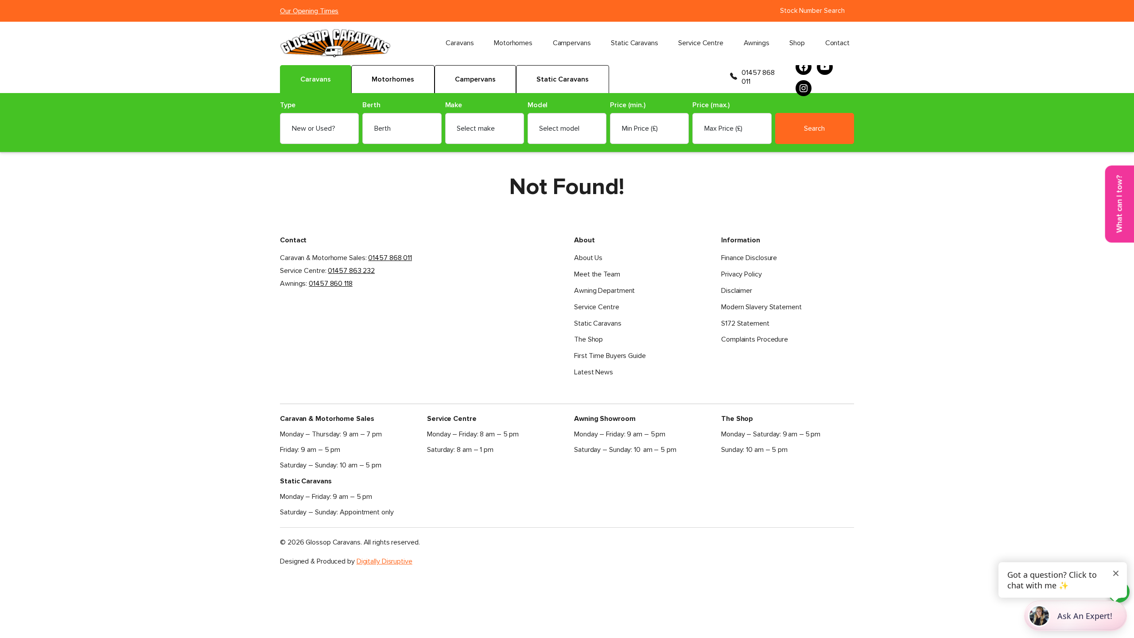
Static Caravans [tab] (562, 79)
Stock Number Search (812, 11)
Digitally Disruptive (384, 561)
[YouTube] (825, 67)
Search (814, 128)
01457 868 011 (758, 77)
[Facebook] (804, 67)
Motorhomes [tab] (393, 79)
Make (453, 105)
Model (538, 105)
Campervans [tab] (475, 79)
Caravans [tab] (315, 79)
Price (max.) (711, 105)
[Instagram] (804, 88)
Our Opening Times (309, 11)
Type (287, 105)
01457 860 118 (331, 283)
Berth (371, 105)
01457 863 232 (351, 270)
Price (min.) (627, 105)
